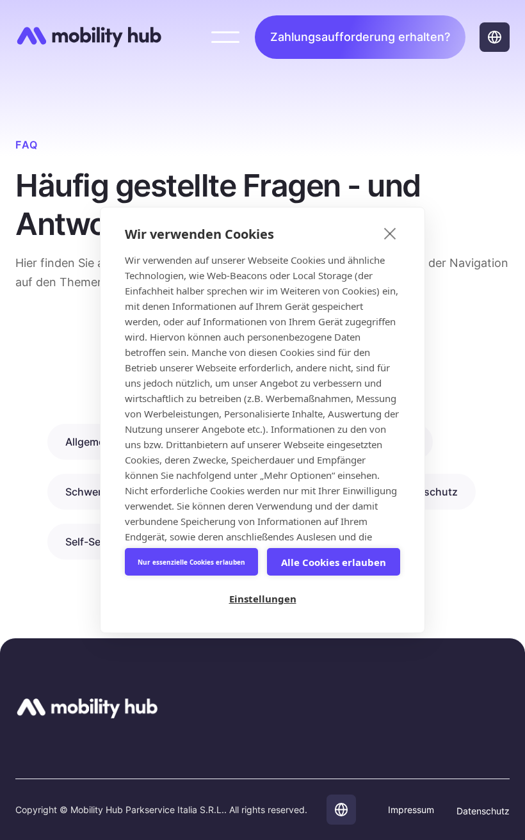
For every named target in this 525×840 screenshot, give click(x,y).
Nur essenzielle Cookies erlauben (191, 562)
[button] (225, 37)
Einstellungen (262, 598)
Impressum (411, 809)
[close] (390, 233)
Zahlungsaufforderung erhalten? (360, 37)
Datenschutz (483, 810)
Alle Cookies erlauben (333, 562)
